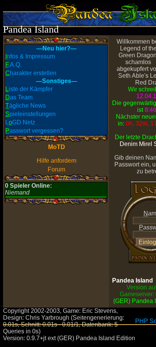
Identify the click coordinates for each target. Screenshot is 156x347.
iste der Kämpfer (29, 89)
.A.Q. (13, 64)
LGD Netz (20, 122)
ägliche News (25, 105)
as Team (19, 97)
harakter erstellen (30, 73)
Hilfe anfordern (56, 160)
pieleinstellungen (30, 114)
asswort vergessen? (34, 130)
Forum (56, 169)
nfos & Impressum (30, 56)
